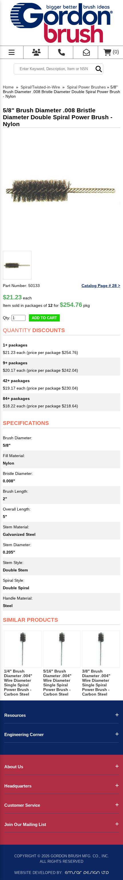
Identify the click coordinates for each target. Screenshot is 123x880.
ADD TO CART (44, 318)
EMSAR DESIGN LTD (87, 872)
